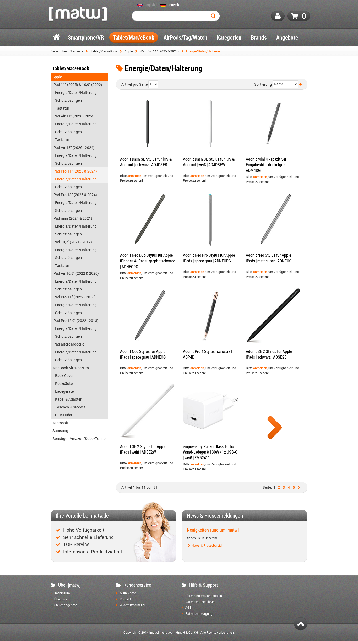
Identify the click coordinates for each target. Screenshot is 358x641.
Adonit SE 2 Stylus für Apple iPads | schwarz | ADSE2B (269, 354)
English (149, 5)
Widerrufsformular (132, 605)
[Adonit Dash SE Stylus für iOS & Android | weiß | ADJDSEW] (210, 123)
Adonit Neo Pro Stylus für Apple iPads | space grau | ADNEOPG (209, 257)
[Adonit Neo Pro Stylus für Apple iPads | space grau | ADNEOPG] (210, 219)
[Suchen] (214, 16)
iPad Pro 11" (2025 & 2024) (159, 51)
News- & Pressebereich (207, 545)
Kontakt (125, 599)
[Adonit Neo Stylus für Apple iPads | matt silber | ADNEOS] (273, 219)
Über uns (60, 599)
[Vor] (299, 487)
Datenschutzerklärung (200, 602)
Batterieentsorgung (199, 613)
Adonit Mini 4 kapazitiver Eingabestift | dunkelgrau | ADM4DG (267, 164)
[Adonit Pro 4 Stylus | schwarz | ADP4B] (210, 315)
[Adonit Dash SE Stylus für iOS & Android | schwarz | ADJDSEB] (147, 123)
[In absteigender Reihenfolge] (300, 84)
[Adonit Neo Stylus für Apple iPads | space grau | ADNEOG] (147, 315)
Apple (128, 51)
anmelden (134, 176)
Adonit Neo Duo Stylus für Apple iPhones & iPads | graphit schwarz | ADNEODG (147, 260)
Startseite (76, 51)
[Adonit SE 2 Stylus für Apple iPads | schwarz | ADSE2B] (273, 315)
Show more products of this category (274, 428)
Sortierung (263, 84)
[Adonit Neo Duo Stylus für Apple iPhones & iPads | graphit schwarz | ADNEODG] (147, 219)
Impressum (62, 593)
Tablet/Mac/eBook (103, 51)
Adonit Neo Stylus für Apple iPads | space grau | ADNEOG (143, 354)
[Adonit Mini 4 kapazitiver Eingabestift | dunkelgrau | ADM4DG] (273, 123)
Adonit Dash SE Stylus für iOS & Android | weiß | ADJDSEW (209, 162)
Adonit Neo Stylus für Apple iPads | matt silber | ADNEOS (268, 257)
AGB (188, 607)
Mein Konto (128, 593)
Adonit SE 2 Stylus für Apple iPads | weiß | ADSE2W (143, 449)
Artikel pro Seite (134, 84)
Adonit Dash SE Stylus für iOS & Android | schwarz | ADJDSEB (146, 162)
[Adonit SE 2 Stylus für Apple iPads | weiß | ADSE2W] (147, 410)
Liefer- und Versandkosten (203, 595)
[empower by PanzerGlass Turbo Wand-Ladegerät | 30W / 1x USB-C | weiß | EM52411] (210, 410)
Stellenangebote (65, 605)
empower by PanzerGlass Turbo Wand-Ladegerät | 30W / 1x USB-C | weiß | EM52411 (210, 452)
